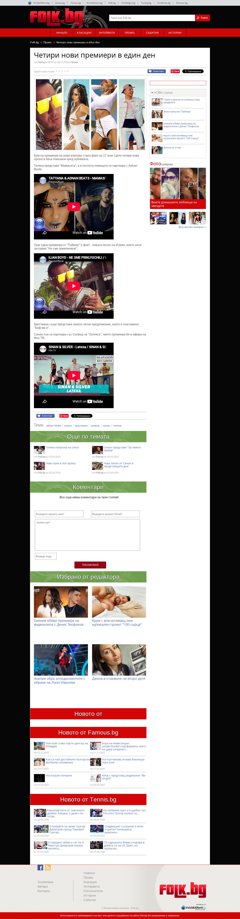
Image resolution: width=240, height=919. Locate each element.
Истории (90, 895)
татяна (117, 425)
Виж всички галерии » (192, 226)
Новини (89, 873)
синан (107, 425)
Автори (43, 886)
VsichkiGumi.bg (95, 2)
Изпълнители (93, 891)
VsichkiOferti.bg (41, 2)
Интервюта (92, 886)
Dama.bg (60, 2)
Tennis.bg (76, 2)
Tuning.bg (146, 2)
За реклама (45, 882)
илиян (68, 425)
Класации (90, 882)
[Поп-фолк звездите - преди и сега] (177, 218)
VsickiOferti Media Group (30, 3)
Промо (47, 42)
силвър (95, 425)
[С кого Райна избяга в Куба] (158, 218)
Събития (90, 900)
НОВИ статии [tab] (163, 93)
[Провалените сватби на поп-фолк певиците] (197, 218)
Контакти (44, 891)
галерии (161, 164)
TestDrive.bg (163, 2)
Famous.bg (182, 2)
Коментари (158, 71)
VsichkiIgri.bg (128, 2)
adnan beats (54, 425)
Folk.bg (112, 2)
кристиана (81, 425)
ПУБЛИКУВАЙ (90, 565)
